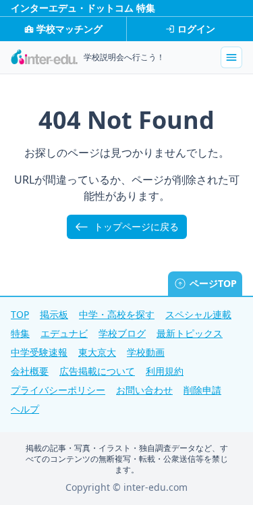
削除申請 (202, 389)
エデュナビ (64, 333)
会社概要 (30, 371)
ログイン (196, 28)
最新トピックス (190, 333)
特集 (20, 333)
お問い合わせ (144, 389)
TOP (20, 314)
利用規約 (165, 371)
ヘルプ (25, 408)
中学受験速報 (39, 352)
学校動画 (146, 352)
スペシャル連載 (198, 314)
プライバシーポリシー (58, 389)
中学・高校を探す (116, 314)
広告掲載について (97, 371)
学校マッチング (69, 28)
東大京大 (97, 352)
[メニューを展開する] (231, 57)
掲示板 (54, 314)
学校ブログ (122, 333)
